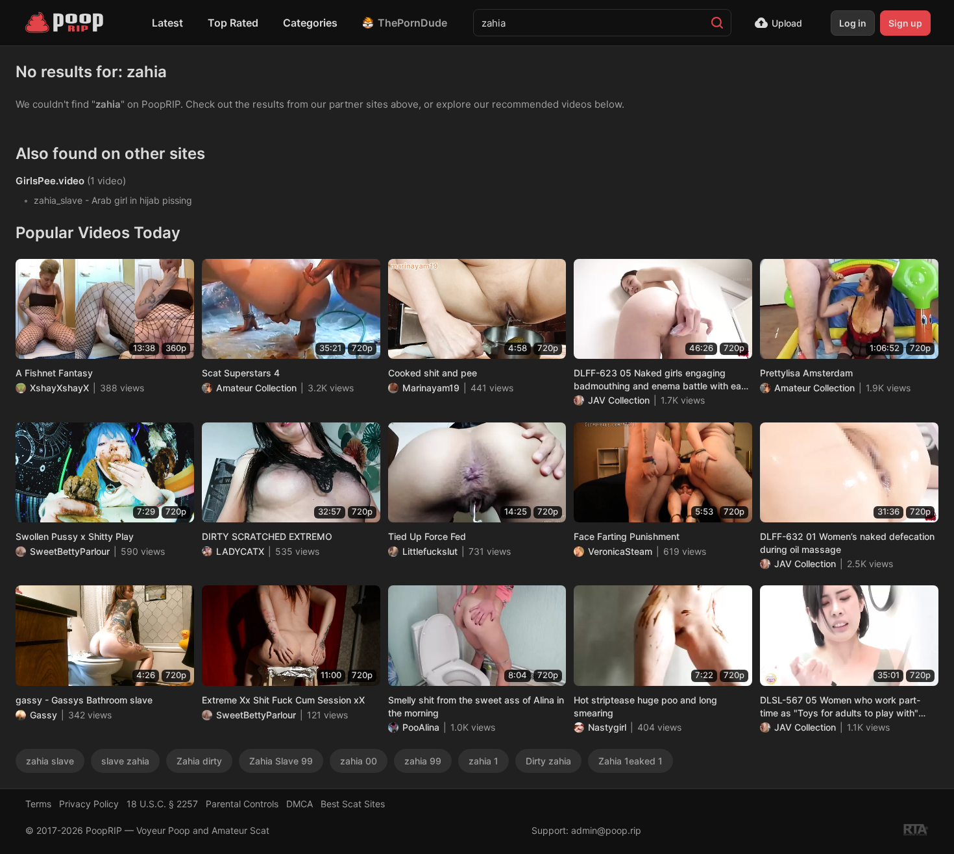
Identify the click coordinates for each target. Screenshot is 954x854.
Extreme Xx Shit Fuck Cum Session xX (283, 699)
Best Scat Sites (353, 803)
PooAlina (420, 727)
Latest (167, 22)
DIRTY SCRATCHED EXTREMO (267, 536)
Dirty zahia (548, 760)
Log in (852, 23)
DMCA (299, 803)
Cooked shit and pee (432, 372)
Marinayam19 (430, 387)
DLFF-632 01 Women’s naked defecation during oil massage (847, 543)
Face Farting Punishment (626, 536)
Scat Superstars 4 (241, 372)
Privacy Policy (89, 803)
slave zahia (125, 760)
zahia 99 (422, 760)
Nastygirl (607, 727)
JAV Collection (619, 400)
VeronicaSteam (620, 551)
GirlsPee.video (50, 181)
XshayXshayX (59, 387)
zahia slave (50, 760)
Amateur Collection (256, 387)
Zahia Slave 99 (281, 760)
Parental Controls (242, 803)
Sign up (905, 23)
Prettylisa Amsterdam (806, 372)
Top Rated (233, 22)
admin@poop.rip (606, 830)
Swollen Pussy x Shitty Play (75, 536)
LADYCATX (240, 551)
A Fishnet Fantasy (54, 372)
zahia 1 (483, 760)
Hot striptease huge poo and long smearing (645, 706)
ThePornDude (412, 22)
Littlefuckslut (430, 551)
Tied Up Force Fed (427, 536)
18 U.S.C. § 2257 (162, 803)
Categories (310, 22)
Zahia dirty (199, 760)
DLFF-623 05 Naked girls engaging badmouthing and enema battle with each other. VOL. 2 (663, 379)
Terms (38, 803)
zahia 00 (358, 760)
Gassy (43, 714)
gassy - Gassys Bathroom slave (84, 699)
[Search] (717, 23)
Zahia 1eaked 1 (630, 760)
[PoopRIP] (65, 22)
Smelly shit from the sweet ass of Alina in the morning (476, 706)
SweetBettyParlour (70, 551)
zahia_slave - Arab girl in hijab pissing (113, 200)
